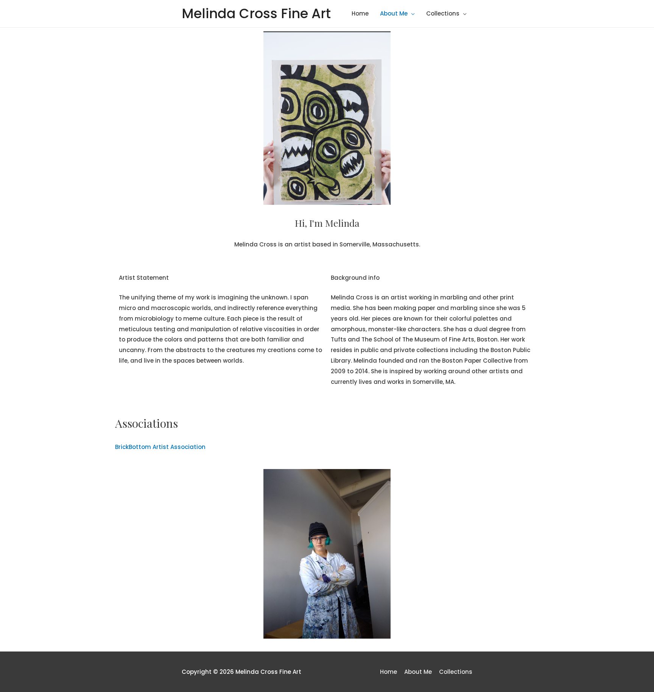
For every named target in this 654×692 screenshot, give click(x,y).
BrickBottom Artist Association (160, 447)
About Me (394, 13)
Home (360, 13)
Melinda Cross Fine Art (256, 13)
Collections (442, 13)
